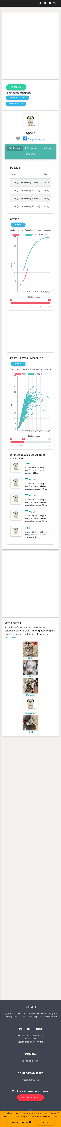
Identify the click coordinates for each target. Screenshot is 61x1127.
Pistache (30, 695)
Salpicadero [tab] (15, 148)
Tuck (30, 732)
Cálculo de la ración (31, 1061)
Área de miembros (30, 1098)
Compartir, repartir (36, 139)
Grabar (19, 225)
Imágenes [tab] (30, 154)
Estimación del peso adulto (30, 1035)
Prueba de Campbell (31, 1080)
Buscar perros (17, 104)
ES (54, 3)
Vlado (30, 676)
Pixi (27, 463)
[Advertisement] (30, 45)
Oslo (30, 658)
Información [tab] (31, 148)
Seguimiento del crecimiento (30, 1042)
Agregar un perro (18, 98)
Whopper (31, 479)
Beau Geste (30, 713)
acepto (46, 1122)
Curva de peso (30, 1039)
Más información (20, 1122)
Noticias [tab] (47, 148)
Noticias (17, 87)
